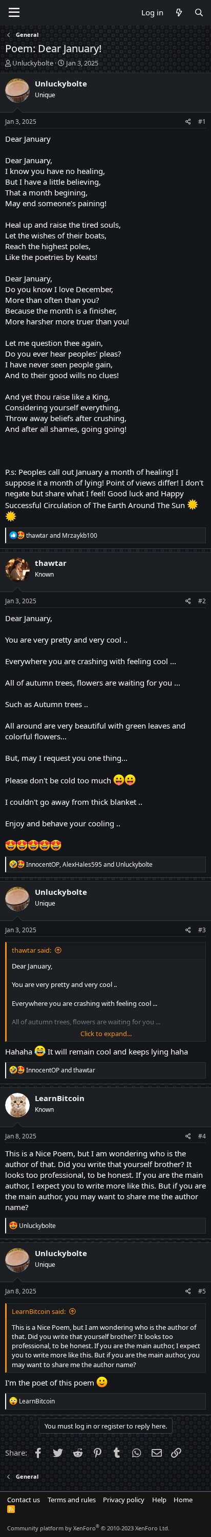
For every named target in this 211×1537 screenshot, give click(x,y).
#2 (202, 601)
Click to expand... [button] (106, 1033)
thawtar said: (31, 950)
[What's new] (178, 12)
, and (89, 864)
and (61, 535)
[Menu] (14, 13)
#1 (202, 121)
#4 (202, 1136)
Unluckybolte (32, 63)
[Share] (188, 122)
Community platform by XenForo (88, 1528)
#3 (202, 930)
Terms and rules (72, 1499)
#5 (202, 1291)
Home (183, 1499)
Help (159, 1499)
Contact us (23, 1499)
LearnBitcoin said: (39, 1311)
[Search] (199, 12)
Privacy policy (123, 1499)
